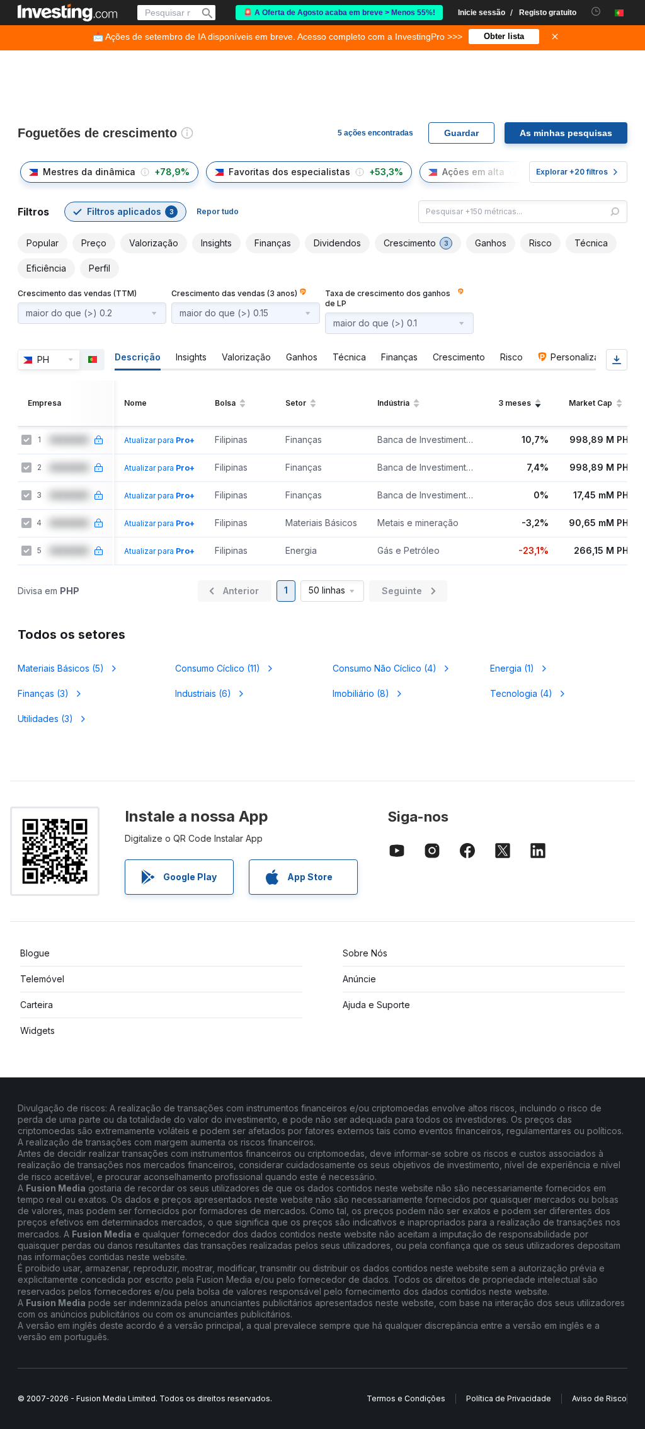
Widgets (37, 1030)
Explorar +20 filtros (572, 171)
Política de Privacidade (508, 1398)
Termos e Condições (406, 1398)
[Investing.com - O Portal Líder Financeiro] (67, 12)
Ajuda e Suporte (376, 1004)
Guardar (461, 133)
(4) (385, 668)
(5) (61, 668)
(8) (361, 693)
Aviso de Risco (599, 1398)
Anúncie (359, 978)
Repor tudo (218, 211)
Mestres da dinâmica (89, 171)
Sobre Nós (365, 953)
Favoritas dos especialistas (289, 171)
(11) (217, 668)
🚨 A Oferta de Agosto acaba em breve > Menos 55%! (339, 12)
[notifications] (596, 12)
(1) (512, 668)
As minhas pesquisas (566, 133)
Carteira (36, 1004)
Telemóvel (42, 978)
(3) (43, 693)
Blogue (35, 953)
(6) (203, 693)
